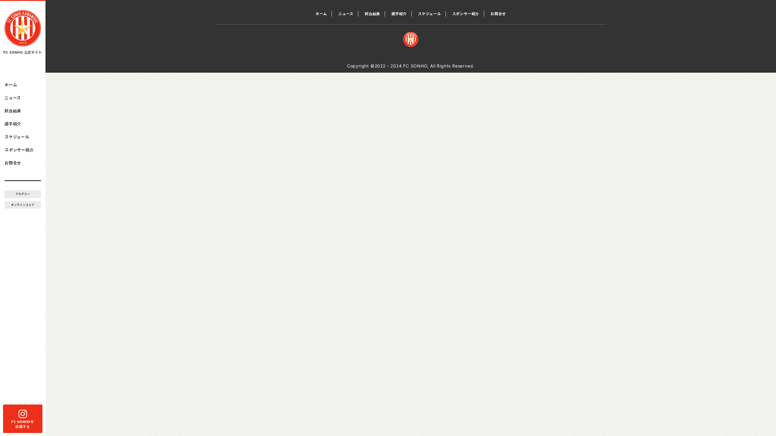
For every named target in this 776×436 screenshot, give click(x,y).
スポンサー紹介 (19, 149)
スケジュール (17, 136)
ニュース (13, 97)
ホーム (11, 84)
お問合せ (13, 162)
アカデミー (22, 194)
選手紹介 (13, 123)
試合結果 (13, 110)
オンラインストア (23, 204)
